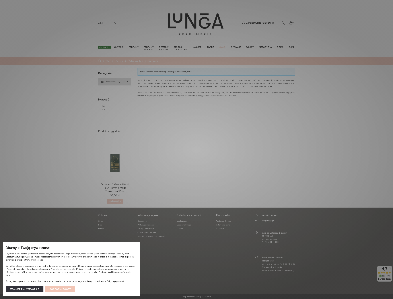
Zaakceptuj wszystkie (24, 289)
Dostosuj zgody (60, 289)
